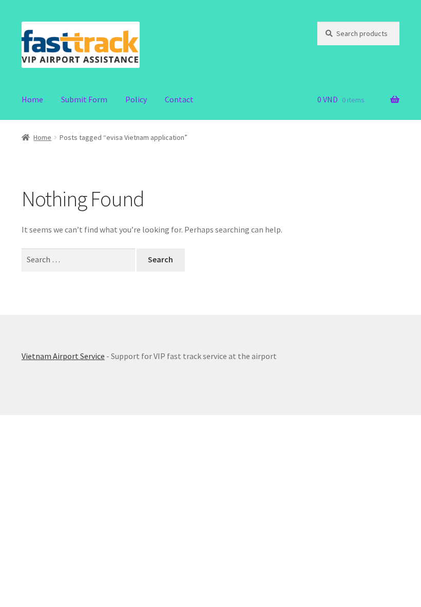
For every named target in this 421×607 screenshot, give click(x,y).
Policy (136, 99)
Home (32, 99)
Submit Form (84, 99)
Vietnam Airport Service (63, 356)
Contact (179, 99)
